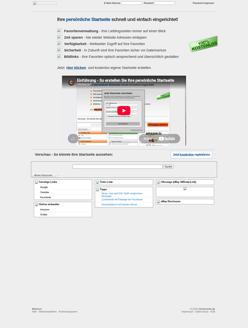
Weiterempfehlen (48, 311)
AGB (212, 311)
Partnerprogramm (68, 311)
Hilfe (34, 311)
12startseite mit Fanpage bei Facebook (122, 199)
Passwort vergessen (203, 3)
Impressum (187, 311)
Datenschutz (201, 311)
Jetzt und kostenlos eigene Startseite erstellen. (104, 68)
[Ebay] (185, 192)
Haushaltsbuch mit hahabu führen (119, 204)
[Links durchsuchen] (212, 175)
